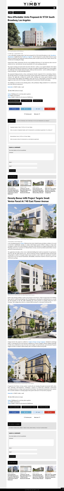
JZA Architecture (38, 100)
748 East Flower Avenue (14, 407)
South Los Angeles (27, 57)
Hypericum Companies (43, 407)
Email (10, 166)
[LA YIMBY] (32, 3)
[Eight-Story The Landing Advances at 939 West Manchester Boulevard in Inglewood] (50, 185)
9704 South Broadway (14, 100)
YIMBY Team (11, 53)
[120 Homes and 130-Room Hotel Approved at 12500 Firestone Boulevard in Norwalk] (25, 185)
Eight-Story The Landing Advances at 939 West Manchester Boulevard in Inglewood (50, 190)
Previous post (28, 114)
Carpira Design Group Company (36, 342)
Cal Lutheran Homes (26, 100)
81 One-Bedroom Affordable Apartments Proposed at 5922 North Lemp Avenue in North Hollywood (13, 191)
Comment (11, 152)
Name (10, 162)
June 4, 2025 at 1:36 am (22, 136)
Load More (32, 484)
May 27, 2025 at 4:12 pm (24, 127)
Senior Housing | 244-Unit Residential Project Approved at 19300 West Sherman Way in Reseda (38, 190)
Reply (31, 127)
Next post (36, 114)
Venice (22, 243)
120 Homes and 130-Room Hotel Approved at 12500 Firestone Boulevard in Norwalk (25, 190)
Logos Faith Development (14, 103)
